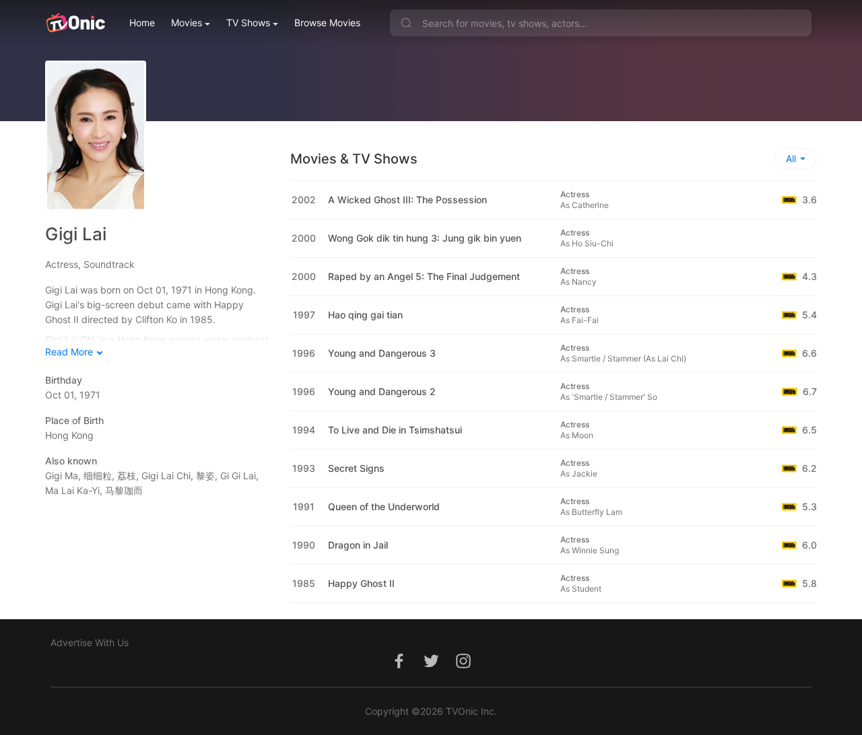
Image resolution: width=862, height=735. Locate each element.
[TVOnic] (75, 23)
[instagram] (463, 668)
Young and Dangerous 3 (382, 353)
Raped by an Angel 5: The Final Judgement (424, 276)
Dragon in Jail (358, 545)
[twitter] (431, 668)
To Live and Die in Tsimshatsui (395, 429)
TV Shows (248, 22)
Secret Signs (356, 468)
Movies (186, 22)
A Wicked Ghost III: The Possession (407, 199)
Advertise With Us (90, 642)
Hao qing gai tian (365, 314)
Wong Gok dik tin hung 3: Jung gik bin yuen (424, 238)
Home (142, 22)
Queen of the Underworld (384, 506)
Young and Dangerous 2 (382, 391)
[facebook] (398, 668)
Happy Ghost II (361, 583)
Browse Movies (327, 22)
